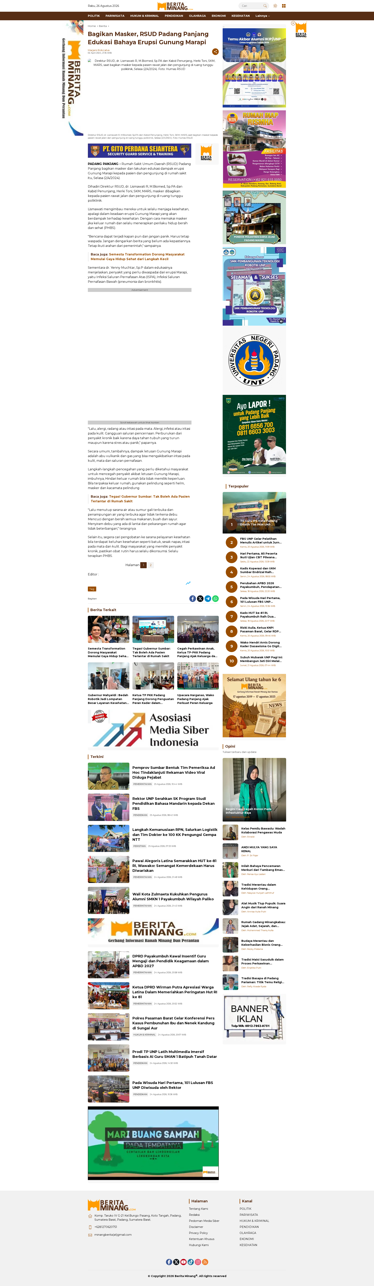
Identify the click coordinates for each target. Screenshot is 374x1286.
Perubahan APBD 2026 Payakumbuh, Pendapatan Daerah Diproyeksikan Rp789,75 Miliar (259, 585)
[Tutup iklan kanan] (293, 23)
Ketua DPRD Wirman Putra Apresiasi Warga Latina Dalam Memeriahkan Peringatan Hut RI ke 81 (174, 992)
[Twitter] (200, 598)
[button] (265, 6)
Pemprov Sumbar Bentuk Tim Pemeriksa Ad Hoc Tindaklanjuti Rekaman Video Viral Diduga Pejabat (173, 773)
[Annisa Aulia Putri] (230, 907)
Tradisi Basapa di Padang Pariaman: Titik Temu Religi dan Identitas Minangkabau (261, 980)
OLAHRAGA (248, 1233)
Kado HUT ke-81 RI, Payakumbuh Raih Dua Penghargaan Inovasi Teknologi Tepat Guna (256, 615)
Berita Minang (185, 1276)
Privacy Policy (198, 1233)
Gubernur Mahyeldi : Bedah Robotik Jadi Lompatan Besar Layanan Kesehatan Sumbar (108, 699)
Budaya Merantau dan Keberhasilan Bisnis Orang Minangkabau (260, 943)
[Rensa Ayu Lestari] (230, 870)
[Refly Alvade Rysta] (230, 982)
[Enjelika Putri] (230, 963)
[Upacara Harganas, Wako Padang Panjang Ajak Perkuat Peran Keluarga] (198, 676)
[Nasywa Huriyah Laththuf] (230, 888)
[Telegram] (208, 598)
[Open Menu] (283, 6)
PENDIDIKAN (140, 815)
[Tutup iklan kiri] (80, 23)
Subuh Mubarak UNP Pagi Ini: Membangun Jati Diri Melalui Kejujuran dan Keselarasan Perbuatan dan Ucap (261, 659)
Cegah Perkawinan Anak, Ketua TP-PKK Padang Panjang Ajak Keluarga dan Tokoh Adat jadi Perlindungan (197, 652)
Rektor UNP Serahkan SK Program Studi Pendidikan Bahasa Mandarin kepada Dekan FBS (173, 804)
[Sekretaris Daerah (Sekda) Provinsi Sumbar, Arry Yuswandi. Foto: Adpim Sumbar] (108, 776)
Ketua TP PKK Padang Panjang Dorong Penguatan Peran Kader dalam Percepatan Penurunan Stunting (153, 699)
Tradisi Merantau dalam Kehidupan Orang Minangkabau (258, 887)
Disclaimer (196, 1227)
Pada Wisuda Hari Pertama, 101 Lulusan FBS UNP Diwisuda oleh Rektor (260, 600)
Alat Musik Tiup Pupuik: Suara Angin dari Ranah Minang (263, 905)
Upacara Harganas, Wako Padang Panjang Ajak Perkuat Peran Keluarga (195, 699)
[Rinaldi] (230, 832)
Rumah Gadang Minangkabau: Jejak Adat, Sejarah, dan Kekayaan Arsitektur (263, 924)
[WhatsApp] (215, 598)
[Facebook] (192, 598)
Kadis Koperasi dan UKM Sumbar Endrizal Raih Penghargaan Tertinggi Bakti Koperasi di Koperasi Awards (259, 570)
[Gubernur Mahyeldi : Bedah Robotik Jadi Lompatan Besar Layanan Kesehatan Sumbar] (108, 676)
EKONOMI (247, 1239)
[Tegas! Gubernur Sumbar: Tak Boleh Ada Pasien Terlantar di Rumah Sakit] (153, 630)
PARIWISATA (249, 1215)
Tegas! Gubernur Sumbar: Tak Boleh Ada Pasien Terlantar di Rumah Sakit (151, 652)
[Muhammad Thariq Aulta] (230, 926)
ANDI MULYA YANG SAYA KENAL (259, 849)
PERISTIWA (139, 846)
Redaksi (194, 1215)
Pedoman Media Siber (204, 1221)
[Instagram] (198, 1262)
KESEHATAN (248, 1245)
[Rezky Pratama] (230, 945)
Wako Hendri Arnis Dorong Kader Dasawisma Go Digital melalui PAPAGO (261, 644)
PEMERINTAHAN (142, 784)
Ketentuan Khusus (201, 1239)
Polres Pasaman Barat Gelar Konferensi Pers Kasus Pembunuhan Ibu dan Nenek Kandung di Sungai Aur (173, 1023)
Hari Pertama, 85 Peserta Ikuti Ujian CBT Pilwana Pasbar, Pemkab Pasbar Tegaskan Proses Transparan (258, 555)
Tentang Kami (198, 1209)
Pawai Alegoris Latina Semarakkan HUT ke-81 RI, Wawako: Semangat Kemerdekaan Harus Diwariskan (174, 866)
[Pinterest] (183, 1262)
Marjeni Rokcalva (98, 50)
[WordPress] (191, 1262)
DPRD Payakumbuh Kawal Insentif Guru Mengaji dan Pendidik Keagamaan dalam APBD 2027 (170, 961)
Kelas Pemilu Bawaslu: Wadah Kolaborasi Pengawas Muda (263, 830)
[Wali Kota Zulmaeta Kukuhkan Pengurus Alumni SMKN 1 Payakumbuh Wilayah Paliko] (108, 900)
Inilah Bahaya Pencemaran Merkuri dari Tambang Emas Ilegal (262, 868)
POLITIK (245, 1209)
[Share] (215, 51)
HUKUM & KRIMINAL (144, 1034)
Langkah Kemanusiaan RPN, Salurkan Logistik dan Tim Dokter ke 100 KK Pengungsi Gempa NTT (175, 835)
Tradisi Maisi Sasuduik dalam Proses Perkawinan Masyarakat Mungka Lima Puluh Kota (262, 961)
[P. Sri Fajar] (230, 851)
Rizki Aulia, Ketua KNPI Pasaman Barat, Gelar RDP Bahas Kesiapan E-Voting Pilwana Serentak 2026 (259, 630)
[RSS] (205, 1262)
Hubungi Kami (199, 1245)
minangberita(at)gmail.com (113, 1234)
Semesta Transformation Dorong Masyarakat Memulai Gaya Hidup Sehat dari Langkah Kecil (108, 652)
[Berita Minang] (177, 5)
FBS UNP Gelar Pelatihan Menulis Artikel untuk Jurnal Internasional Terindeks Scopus (261, 541)
